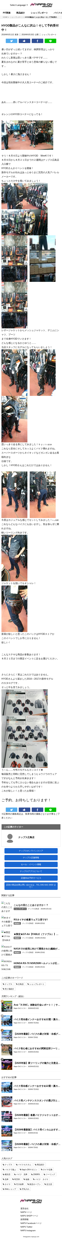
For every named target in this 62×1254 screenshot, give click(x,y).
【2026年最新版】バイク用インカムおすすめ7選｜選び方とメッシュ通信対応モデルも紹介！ (37, 1129)
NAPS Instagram (28, 1230)
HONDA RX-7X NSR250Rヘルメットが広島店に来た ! (36, 963)
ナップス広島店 (26, 837)
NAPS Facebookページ (31, 1223)
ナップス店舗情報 (31, 857)
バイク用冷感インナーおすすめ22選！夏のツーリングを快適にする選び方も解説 (37, 1019)
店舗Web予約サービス (31, 878)
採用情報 (24, 1219)
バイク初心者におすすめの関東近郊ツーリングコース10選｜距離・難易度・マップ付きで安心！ (37, 1048)
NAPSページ (26, 1212)
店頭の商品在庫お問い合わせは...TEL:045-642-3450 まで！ (31, 886)
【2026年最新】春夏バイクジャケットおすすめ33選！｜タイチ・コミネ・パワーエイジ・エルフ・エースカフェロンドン (37, 1115)
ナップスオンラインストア (31, 851)
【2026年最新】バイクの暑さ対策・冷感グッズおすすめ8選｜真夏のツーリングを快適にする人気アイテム (37, 1034)
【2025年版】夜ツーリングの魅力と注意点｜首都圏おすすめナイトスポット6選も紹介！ (37, 1063)
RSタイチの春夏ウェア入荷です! (31, 919)
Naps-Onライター (20, 1008)
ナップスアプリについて (31, 871)
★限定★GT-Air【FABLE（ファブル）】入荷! (36, 934)
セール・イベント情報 (31, 864)
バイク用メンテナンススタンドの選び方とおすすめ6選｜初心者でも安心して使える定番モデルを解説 (37, 1100)
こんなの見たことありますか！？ (31, 905)
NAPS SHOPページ (29, 1216)
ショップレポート (20, 909)
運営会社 (24, 1208)
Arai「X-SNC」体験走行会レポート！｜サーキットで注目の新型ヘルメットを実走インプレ (37, 1005)
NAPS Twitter (26, 1227)
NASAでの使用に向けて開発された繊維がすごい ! (37, 948)
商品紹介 (17, 923)
